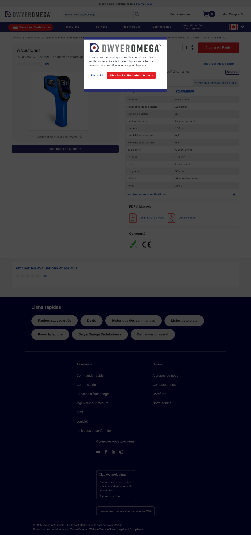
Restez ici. (97, 75)
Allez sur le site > (131, 75)
